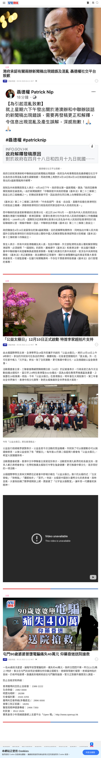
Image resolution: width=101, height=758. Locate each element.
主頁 (7, 67)
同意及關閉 (90, 752)
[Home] (13, 2)
